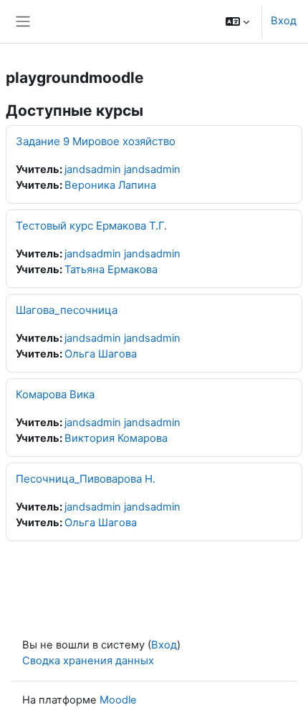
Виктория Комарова (116, 438)
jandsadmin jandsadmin (122, 169)
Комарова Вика (55, 394)
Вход (284, 20)
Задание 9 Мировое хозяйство (95, 141)
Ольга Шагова (100, 353)
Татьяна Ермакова (111, 269)
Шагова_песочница (66, 310)
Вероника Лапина (110, 185)
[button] (237, 21)
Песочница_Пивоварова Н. (85, 478)
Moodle (118, 700)
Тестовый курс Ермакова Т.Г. (91, 225)
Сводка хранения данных (88, 660)
